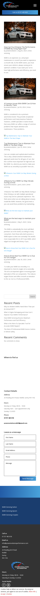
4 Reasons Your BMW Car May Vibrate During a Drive (18, 182)
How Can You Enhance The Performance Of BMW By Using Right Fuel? (19, 48)
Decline (9, 594)
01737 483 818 (9, 418)
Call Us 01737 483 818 (20, 12)
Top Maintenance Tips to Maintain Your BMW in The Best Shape (19, 144)
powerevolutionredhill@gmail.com (15, 423)
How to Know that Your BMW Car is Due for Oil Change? (19, 257)
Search (32, 297)
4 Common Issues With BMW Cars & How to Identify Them (20, 104)
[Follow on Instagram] (8, 585)
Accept (3, 594)
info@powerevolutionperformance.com (15, 543)
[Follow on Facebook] (4, 585)
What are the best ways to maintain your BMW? (19, 219)
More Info (32, 591)
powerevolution (11, 51)
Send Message (27, 478)
